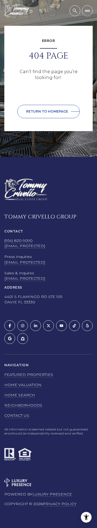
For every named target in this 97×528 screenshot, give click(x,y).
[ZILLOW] (22, 338)
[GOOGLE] (9, 338)
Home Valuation (22, 384)
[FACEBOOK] (9, 325)
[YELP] (87, 325)
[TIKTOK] (74, 325)
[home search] (75, 10)
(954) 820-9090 (18, 240)
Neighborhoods (23, 405)
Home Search (19, 395)
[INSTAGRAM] (22, 325)
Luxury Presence (52, 494)
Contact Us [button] (16, 415)
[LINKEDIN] (35, 325)
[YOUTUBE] (61, 325)
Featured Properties (28, 374)
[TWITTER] (48, 325)
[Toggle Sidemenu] (87, 10)
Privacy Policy (60, 503)
